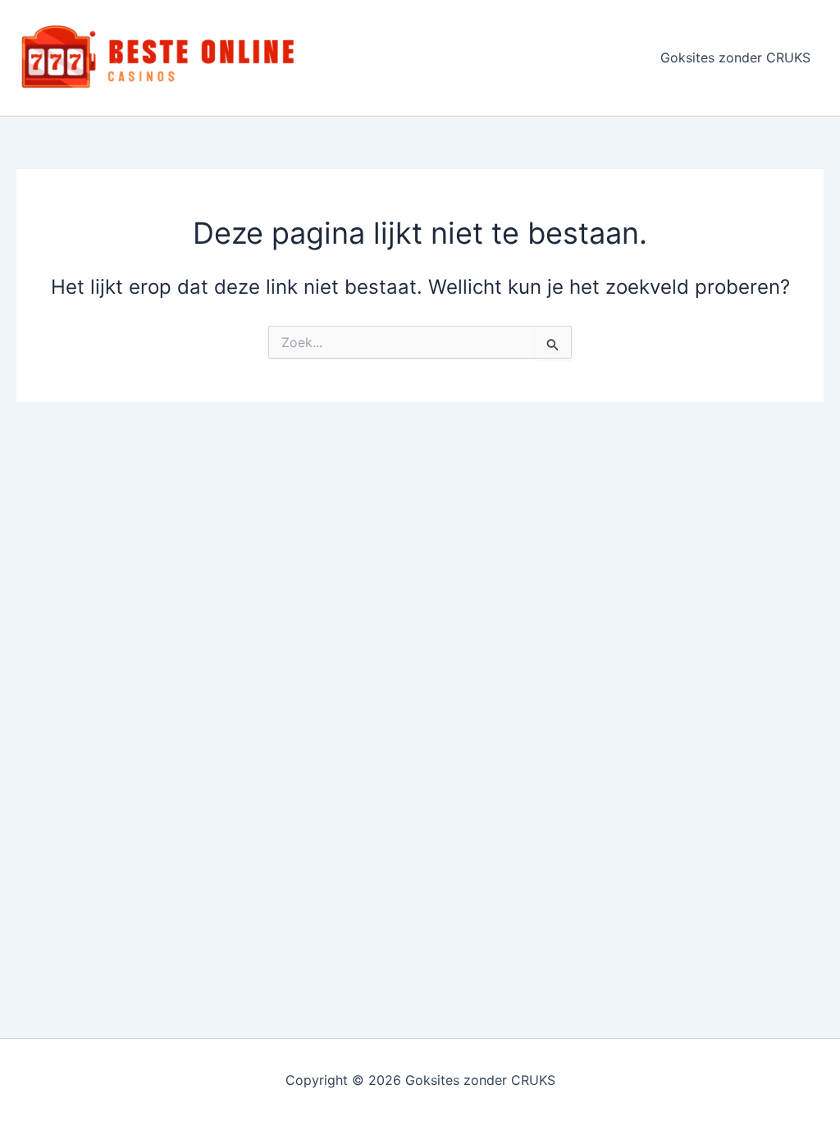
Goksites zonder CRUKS (735, 57)
